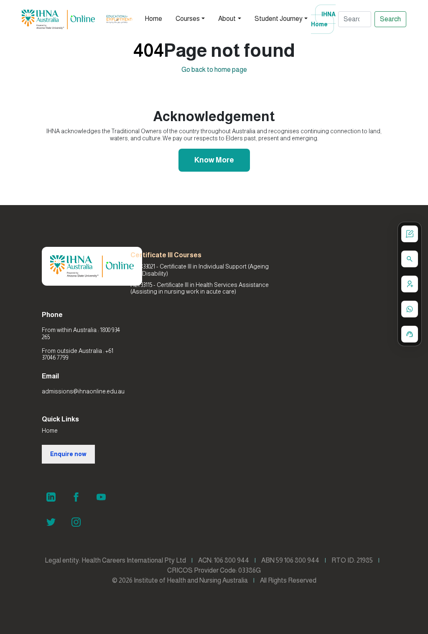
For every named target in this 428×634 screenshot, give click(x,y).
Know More (214, 160)
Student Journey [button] (279, 18)
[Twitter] (51, 522)
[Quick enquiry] (409, 234)
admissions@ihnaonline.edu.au (83, 391)
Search (390, 19)
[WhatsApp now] (409, 309)
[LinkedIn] (51, 497)
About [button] (227, 18)
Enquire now (68, 454)
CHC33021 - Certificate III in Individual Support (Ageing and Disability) (199, 270)
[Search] (409, 259)
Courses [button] (188, 18)
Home (153, 18)
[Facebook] (76, 497)
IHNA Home (323, 19)
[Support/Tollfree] (409, 334)
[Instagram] (76, 522)
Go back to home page (214, 69)
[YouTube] (101, 497)
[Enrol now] (409, 284)
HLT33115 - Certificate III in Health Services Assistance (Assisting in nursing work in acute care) (199, 288)
